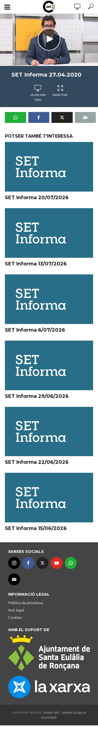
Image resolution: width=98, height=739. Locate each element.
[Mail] (14, 579)
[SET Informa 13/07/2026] (49, 233)
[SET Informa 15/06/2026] (49, 497)
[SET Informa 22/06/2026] (49, 431)
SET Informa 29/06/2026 (37, 396)
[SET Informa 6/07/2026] (49, 299)
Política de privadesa (25, 602)
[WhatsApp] (71, 563)
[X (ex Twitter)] (42, 563)
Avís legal (16, 610)
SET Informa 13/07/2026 (36, 264)
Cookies (15, 617)
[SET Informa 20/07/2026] (49, 167)
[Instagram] (14, 563)
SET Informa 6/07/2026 (35, 330)
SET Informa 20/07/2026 (37, 198)
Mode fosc (60, 94)
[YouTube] (57, 563)
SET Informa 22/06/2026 (37, 462)
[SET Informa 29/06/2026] (49, 365)
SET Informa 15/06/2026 (36, 528)
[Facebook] (28, 563)
